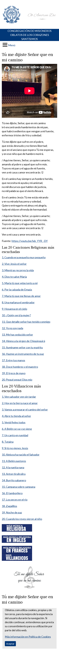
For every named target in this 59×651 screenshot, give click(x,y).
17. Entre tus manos (13, 360)
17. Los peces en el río (14, 499)
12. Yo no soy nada (12, 328)
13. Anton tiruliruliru (14, 473)
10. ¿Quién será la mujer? (16, 315)
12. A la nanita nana (13, 467)
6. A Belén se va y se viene (17, 428)
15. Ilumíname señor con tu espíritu (22, 347)
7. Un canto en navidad (15, 435)
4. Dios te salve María (14, 276)
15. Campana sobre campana (18, 486)
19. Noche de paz (12, 512)
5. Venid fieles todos (13, 422)
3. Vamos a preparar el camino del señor (25, 409)
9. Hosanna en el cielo (14, 308)
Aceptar (10, 643)
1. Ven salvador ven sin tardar (19, 396)
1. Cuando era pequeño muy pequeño (24, 257)
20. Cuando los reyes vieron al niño (22, 519)
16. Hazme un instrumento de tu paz (23, 353)
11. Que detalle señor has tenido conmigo (26, 321)
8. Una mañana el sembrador (18, 302)
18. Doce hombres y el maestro (20, 366)
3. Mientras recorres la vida (18, 270)
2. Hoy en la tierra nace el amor (20, 403)
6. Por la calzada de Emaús (17, 289)
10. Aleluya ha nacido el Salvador (20, 454)
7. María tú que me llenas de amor (21, 296)
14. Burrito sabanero (14, 480)
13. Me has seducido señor (17, 334)
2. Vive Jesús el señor (14, 263)
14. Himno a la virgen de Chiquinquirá (23, 341)
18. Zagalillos (9, 506)
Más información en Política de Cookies (28, 636)
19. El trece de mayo (13, 373)
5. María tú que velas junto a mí (20, 283)
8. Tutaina (7, 441)
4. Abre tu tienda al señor (16, 416)
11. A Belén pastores (14, 461)
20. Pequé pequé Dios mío (17, 379)
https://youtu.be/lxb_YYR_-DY (30, 241)
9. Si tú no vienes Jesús (15, 448)
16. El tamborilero (12, 493)
